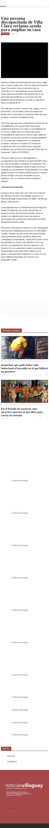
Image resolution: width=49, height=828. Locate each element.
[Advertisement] (24, 280)
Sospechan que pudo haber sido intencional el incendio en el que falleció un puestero (24, 368)
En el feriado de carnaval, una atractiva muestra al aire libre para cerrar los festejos (22, 412)
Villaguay (5, 34)
